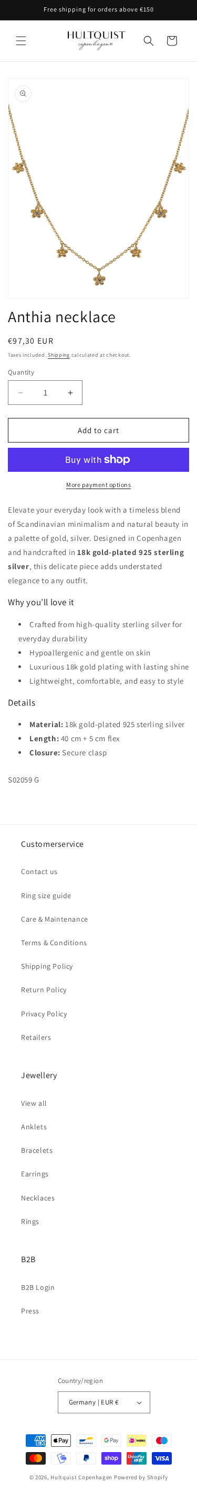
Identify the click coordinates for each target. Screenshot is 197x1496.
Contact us (39, 871)
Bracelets (37, 1150)
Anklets (34, 1126)
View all (34, 1103)
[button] (21, 40)
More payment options (98, 485)
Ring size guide (46, 895)
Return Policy (44, 989)
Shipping (59, 355)
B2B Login (38, 1287)
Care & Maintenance (54, 919)
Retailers (36, 1037)
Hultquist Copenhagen (81, 1477)
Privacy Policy (44, 1013)
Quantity (21, 372)
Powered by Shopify (141, 1477)
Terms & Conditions (54, 942)
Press (30, 1311)
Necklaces (38, 1198)
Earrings (35, 1173)
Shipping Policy (47, 966)
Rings (30, 1221)
